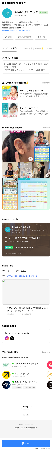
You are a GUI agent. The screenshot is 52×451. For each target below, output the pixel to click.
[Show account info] (43, 12)
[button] (24, 37)
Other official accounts (29, 428)
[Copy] (32, 311)
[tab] (9, 48)
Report (16, 428)
